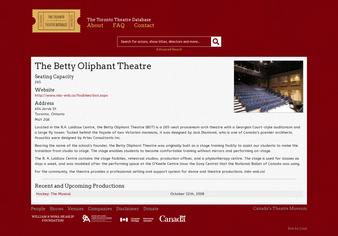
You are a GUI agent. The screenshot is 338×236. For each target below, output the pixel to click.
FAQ (119, 25)
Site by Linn (297, 228)
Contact (144, 25)
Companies (100, 208)
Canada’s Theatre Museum (280, 208)
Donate (151, 208)
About (95, 25)
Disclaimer (127, 208)
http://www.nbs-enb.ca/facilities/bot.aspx (71, 95)
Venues (76, 208)
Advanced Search (169, 49)
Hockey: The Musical (53, 194)
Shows (56, 208)
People (38, 208)
